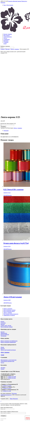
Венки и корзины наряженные (8, 342)
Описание (6, 130)
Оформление (4, 333)
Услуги (5, 38)
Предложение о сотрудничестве (8, 360)
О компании (6, 39)
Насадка (3, 324)
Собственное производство (7, 361)
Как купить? (6, 35)
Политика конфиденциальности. (9, 394)
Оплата (2, 369)
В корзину (3, 126)
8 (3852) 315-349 (12, 376)
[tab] (16, 130)
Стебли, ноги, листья (6, 325)
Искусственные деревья (9, 310)
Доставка (3, 367)
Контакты (5, 40)
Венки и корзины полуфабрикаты (9, 340)
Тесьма (2, 347)
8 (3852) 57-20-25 (7, 388)
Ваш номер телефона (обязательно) (9, 411)
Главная (3, 49)
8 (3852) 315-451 (12, 378)
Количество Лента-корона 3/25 (8, 123)
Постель (3, 348)
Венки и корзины (7, 308)
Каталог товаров (7, 34)
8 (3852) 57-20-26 (7, 385)
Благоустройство (5, 334)
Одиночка (3, 322)
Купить (10, 195)
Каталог (3, 331)
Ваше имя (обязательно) (6, 407)
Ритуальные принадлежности (10, 314)
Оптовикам (3, 335)
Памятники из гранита (9, 315)
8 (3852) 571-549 (7, 391)
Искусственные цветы (9, 311)
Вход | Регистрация (8, 5)
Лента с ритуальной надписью (8, 350)
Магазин (7, 49)
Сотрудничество (7, 36)
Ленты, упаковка (15, 49)
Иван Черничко (14, 398)
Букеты (2, 321)
